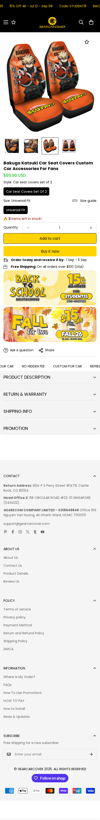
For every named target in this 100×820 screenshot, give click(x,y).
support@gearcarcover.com (26, 523)
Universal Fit (15, 210)
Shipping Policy (15, 641)
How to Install (14, 708)
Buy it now (50, 251)
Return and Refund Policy (23, 633)
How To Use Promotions (22, 692)
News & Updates (16, 716)
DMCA (8, 649)
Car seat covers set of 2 (26, 191)
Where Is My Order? (19, 677)
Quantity (10, 227)
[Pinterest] (5, 532)
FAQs (7, 684)
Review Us (11, 581)
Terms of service (17, 609)
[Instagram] (20, 532)
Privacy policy (14, 617)
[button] (91, 22)
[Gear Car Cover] (52, 22)
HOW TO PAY (13, 700)
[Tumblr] (35, 532)
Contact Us (12, 565)
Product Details (15, 573)
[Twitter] (27, 532)
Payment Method (17, 625)
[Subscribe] (91, 754)
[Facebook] (13, 532)
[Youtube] (42, 532)
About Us (10, 557)
